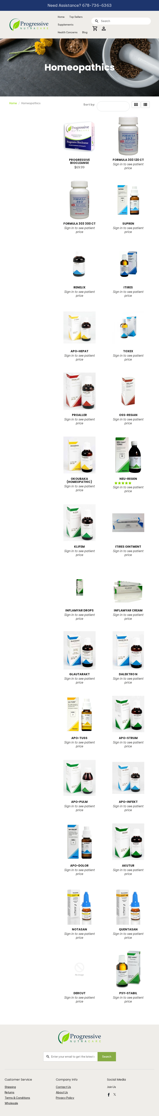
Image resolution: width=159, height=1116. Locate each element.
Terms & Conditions (17, 1098)
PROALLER (79, 415)
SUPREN (128, 224)
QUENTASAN (128, 929)
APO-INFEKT (128, 802)
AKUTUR (128, 866)
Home (61, 16)
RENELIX (79, 287)
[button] (123, 483)
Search (106, 1056)
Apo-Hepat (79, 351)
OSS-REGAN (128, 415)
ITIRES (128, 287)
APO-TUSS (79, 738)
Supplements (65, 24)
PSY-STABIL (128, 993)
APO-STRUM (128, 738)
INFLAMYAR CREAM (128, 610)
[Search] (96, 21)
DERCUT (79, 993)
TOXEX (128, 351)
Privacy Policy (65, 1098)
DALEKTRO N (128, 674)
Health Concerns (68, 32)
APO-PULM (79, 802)
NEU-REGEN (128, 479)
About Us (62, 1092)
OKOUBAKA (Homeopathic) (79, 480)
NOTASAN (79, 929)
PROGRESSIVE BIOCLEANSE (79, 161)
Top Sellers (76, 16)
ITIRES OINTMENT (128, 547)
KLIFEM (79, 547)
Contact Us (63, 1087)
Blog (84, 32)
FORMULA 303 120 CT (128, 160)
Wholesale (11, 1103)
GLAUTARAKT (79, 674)
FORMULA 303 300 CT (79, 224)
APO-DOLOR (79, 866)
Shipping (10, 1087)
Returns (9, 1092)
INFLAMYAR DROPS (79, 610)
